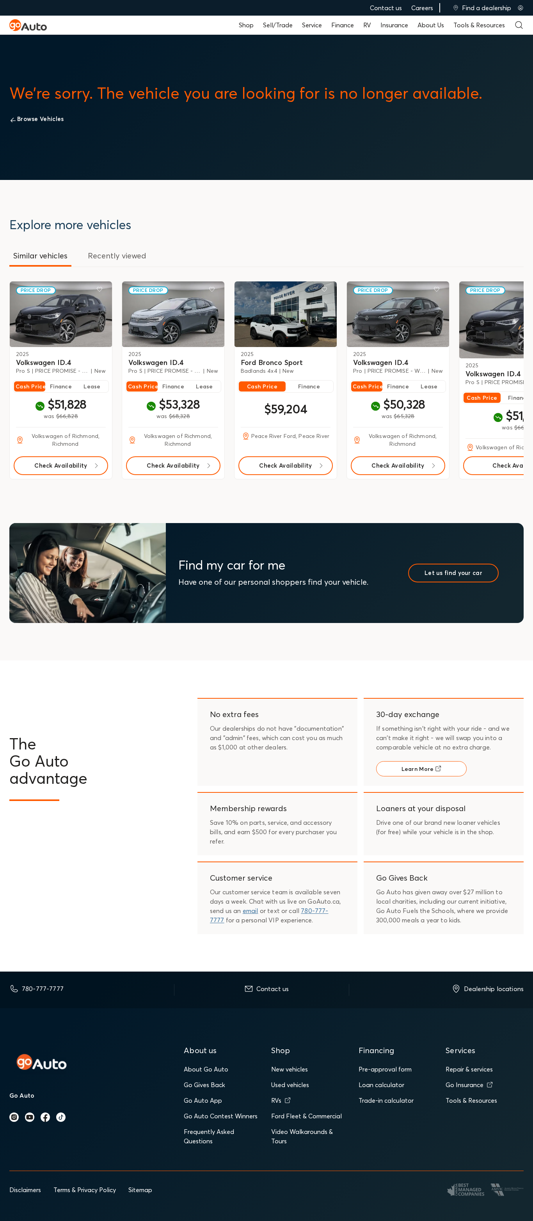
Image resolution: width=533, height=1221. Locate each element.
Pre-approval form (385, 1069)
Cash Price (30, 386)
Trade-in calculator (386, 1100)
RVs (276, 1100)
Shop (246, 25)
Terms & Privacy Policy (84, 1190)
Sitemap (140, 1190)
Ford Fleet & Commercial (306, 1116)
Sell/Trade (278, 25)
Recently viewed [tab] (117, 255)
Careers (422, 8)
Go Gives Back (204, 1085)
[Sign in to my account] (520, 8)
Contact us (386, 8)
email (250, 911)
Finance (342, 25)
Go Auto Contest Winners (221, 1116)
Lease (92, 386)
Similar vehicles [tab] (40, 255)
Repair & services (469, 1069)
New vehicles (289, 1069)
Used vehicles (290, 1085)
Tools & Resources (479, 25)
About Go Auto (206, 1069)
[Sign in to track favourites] (101, 290)
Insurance (394, 25)
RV (367, 25)
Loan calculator (381, 1085)
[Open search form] (519, 25)
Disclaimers (25, 1190)
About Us (431, 25)
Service (312, 25)
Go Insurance (464, 1085)
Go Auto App (203, 1100)
